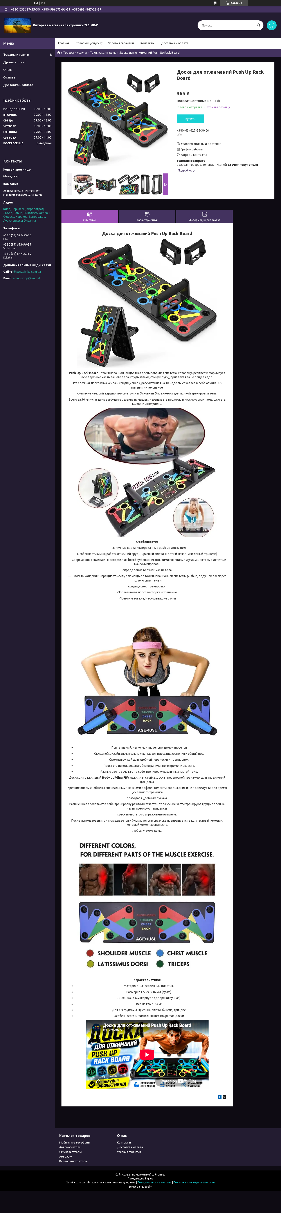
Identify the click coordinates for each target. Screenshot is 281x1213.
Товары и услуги (87, 43)
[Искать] (258, 25)
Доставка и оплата (174, 43)
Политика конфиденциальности (194, 1182)
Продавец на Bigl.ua (140, 1178)
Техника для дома (103, 52)
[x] (224, 1097)
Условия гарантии (121, 43)
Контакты (147, 43)
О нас (7, 69)
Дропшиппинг (14, 62)
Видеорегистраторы (73, 1161)
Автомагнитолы (70, 1147)
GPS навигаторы (70, 1151)
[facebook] (220, 1097)
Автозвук (65, 1156)
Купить (191, 119)
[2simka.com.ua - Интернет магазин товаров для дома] (17, 25)
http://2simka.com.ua (27, 271)
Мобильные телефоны (74, 1142)
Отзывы (9, 77)
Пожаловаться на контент (154, 1182)
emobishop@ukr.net (26, 278)
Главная (63, 43)
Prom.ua (160, 1174)
